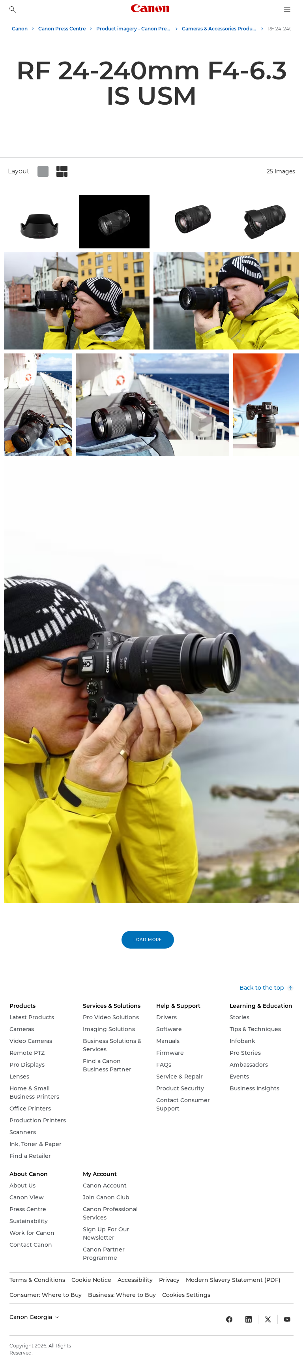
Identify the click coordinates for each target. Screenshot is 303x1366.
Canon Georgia (31, 1317)
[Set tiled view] (43, 171)
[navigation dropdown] (287, 9)
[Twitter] (268, 1319)
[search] (12, 9)
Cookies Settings (186, 1294)
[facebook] (229, 1319)
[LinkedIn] (248, 1319)
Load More (147, 939)
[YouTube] (287, 1319)
